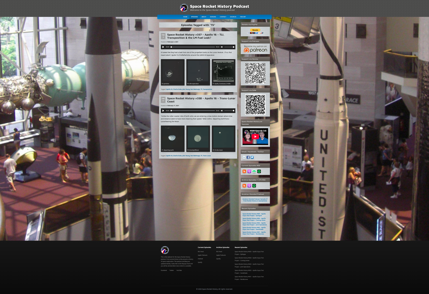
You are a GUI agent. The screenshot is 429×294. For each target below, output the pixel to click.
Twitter (171, 270)
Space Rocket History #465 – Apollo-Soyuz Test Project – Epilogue (254, 215)
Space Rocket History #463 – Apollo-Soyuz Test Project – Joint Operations (255, 224)
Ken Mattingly (195, 89)
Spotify (200, 262)
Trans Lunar (207, 156)
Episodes (194, 17)
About (204, 17)
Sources (233, 17)
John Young (186, 89)
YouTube (179, 270)
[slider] (192, 47)
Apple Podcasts (202, 255)
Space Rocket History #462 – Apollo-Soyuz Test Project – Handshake (254, 228)
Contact (223, 17)
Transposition (207, 89)
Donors (213, 17)
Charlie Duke (177, 89)
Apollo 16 (169, 89)
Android (200, 259)
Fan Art (243, 17)
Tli (201, 89)
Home (185, 17)
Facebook (164, 270)
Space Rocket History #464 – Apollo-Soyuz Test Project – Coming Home (254, 219)
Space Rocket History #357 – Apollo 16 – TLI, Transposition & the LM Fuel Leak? (195, 36)
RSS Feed (201, 252)
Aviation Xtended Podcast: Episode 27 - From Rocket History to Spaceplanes (255, 200)
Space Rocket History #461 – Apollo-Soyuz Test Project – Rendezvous (254, 233)
